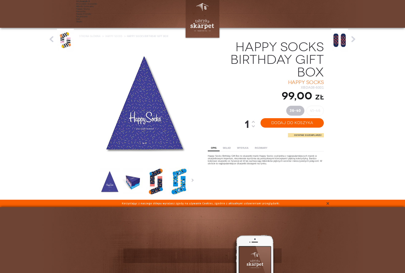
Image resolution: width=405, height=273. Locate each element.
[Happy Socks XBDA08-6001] (156, 194)
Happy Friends (83, 14)
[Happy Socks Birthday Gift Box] (179, 194)
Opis (213, 148)
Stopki (79, 21)
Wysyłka (242, 148)
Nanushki (81, 11)
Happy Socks (83, 9)
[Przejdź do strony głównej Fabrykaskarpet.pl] (201, 19)
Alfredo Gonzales (85, 6)
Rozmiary (261, 148)
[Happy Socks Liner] (353, 39)
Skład (227, 148)
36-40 (295, 110)
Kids (78, 19)
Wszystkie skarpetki (86, 4)
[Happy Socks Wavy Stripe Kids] (51, 39)
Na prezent (81, 16)
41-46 (315, 110)
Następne (192, 180)
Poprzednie (95, 180)
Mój (82, 1)
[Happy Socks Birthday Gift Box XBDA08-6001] (109, 194)
